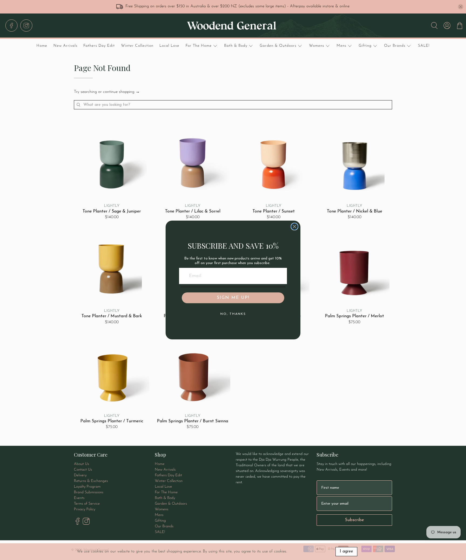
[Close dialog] (294, 226)
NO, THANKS (233, 314)
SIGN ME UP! (233, 298)
